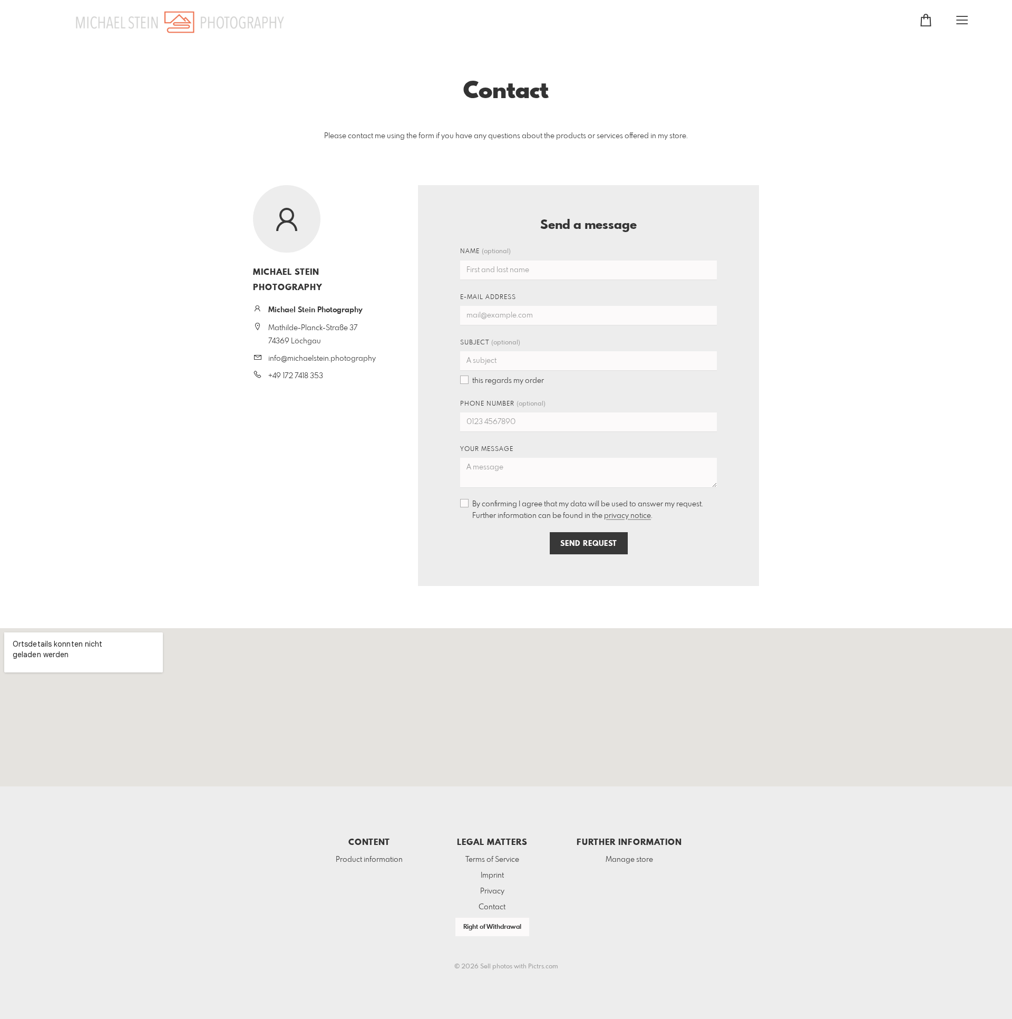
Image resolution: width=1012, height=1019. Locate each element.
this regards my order (508, 380)
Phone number (503, 404)
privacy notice (627, 516)
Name (485, 251)
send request (588, 543)
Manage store (629, 859)
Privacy (492, 891)
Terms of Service (492, 859)
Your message (486, 449)
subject (490, 343)
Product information (369, 859)
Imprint (492, 875)
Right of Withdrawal (492, 927)
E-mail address (488, 297)
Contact (492, 907)
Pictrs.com (543, 967)
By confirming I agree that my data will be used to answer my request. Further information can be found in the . (587, 510)
